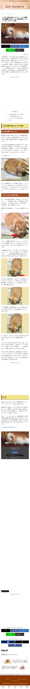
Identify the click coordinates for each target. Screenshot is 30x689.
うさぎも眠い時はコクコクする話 (16, 114)
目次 (13, 111)
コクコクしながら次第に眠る (16, 118)
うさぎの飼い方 (6, 591)
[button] (19, 50)
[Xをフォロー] (22, 642)
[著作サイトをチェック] (8, 642)
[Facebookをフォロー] (15, 645)
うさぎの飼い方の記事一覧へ (8, 427)
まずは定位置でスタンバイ (16, 116)
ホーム (7, 679)
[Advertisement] (15, 93)
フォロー (16, 452)
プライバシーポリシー (22, 679)
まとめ (10, 120)
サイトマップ (15, 681)
